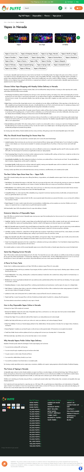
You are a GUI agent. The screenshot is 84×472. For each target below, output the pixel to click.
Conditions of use (73, 406)
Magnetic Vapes (54, 418)
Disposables (37, 16)
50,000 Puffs (35, 435)
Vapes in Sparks (23, 57)
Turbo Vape (52, 415)
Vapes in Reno (9, 61)
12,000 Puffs (34, 412)
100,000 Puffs (35, 444)
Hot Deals (70, 2)
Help (77, 2)
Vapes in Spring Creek (43, 65)
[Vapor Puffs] (8, 399)
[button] (78, 37)
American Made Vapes (54, 403)
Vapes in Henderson (71, 57)
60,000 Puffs (35, 437)
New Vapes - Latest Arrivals (54, 412)
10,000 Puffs (34, 409)
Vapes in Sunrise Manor (55, 57)
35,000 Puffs (35, 430)
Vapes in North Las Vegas (69, 54)
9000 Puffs (34, 407)
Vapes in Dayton (22, 61)
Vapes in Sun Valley (11, 68)
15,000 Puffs (34, 414)
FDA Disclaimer (73, 411)
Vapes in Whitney (25, 68)
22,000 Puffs (35, 423)
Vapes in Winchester (40, 68)
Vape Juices (57, 16)
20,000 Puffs (35, 421)
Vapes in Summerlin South (61, 65)
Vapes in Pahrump (10, 65)
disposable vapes (14, 89)
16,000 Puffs (34, 416)
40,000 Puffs (35, 432)
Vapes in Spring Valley (38, 57)
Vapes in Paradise (10, 57)
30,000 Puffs (35, 428)
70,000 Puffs (35, 439)
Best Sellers (53, 409)
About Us (70, 403)
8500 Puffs (34, 405)
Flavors (47, 16)
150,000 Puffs (35, 446)
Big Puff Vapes (24, 16)
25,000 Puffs (35, 425)
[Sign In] (71, 8)
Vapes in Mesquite (59, 61)
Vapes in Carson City (11, 54)
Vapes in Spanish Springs (26, 65)
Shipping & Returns (71, 417)
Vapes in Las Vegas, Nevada (49, 54)
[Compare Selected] (66, 8)
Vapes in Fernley (46, 61)
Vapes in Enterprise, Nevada (29, 54)
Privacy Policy (73, 413)
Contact (70, 409)
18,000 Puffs (34, 419)
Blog (69, 420)
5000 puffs (34, 403)
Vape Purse (52, 420)
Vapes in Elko (34, 61)
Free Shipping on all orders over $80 (42, 2)
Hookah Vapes (53, 407)
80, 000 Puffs (35, 441)
